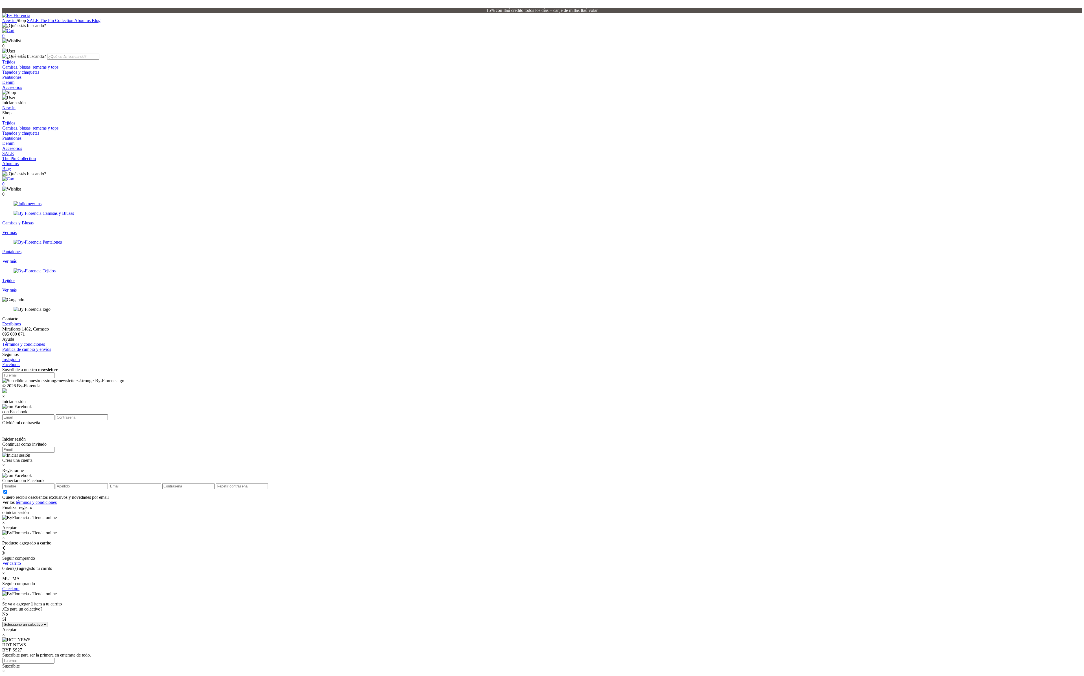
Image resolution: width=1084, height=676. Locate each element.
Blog (96, 20)
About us (83, 20)
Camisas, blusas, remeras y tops (30, 67)
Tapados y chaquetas (20, 72)
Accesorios (12, 87)
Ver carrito (11, 563)
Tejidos (8, 62)
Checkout (10, 588)
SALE (33, 20)
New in (9, 20)
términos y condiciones (36, 502)
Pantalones (11, 77)
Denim (8, 82)
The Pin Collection (57, 20)
